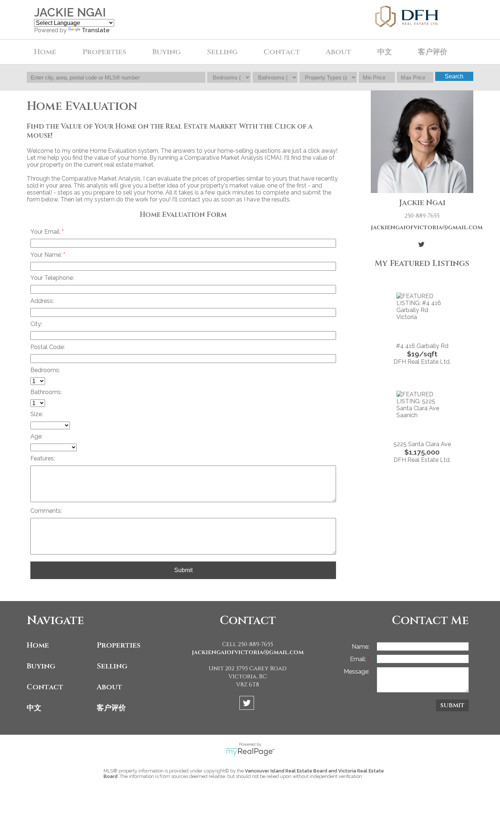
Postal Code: (47, 347)
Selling (112, 666)
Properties (119, 645)
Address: (42, 300)
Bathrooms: (46, 392)
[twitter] (247, 704)
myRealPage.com (250, 752)
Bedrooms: (45, 370)
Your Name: (46, 254)
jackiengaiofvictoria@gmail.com (422, 227)
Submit (183, 570)
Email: (358, 659)
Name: (360, 646)
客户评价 (432, 52)
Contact (282, 52)
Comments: (46, 510)
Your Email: (46, 231)
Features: (42, 458)
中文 (34, 708)
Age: (36, 436)
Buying (41, 666)
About (109, 687)
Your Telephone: (52, 277)
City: (36, 323)
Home (45, 52)
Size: (36, 414)
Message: (356, 671)
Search (454, 76)
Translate (95, 30)
